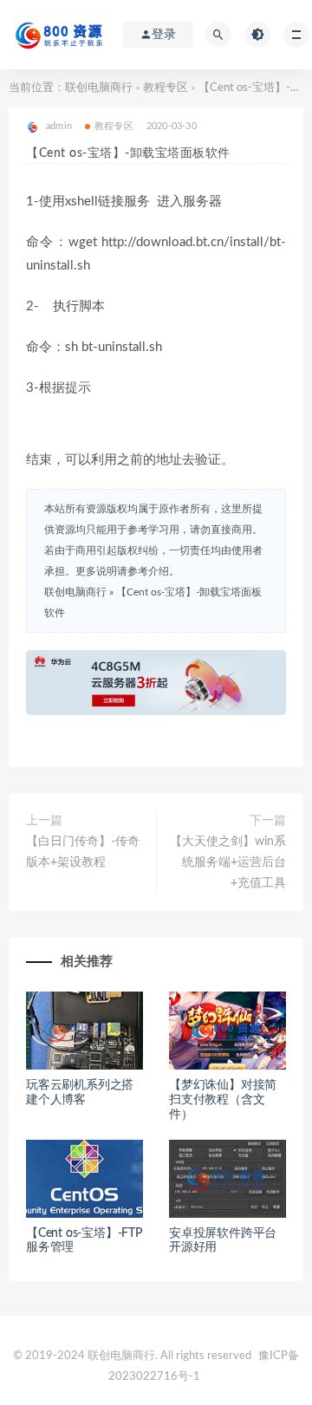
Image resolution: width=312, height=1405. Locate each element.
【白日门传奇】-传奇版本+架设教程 (83, 852)
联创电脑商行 (99, 88)
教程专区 (165, 88)
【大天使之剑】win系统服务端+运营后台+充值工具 (228, 862)
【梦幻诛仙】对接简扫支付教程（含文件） (222, 1100)
